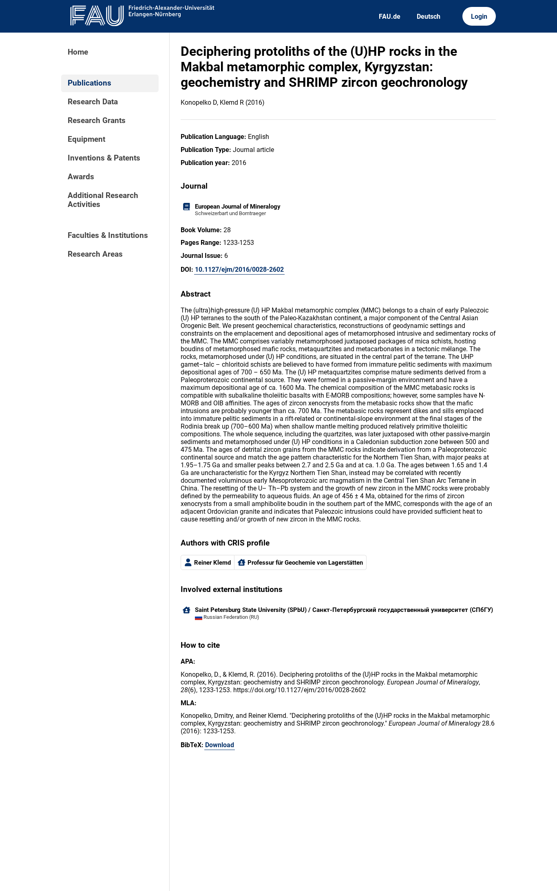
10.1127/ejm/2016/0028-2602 (239, 269)
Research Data (93, 101)
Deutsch (428, 16)
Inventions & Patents (104, 158)
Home (78, 52)
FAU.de (389, 16)
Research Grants (97, 120)
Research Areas (95, 254)
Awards (81, 176)
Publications (89, 83)
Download (219, 745)
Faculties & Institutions (108, 235)
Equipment (86, 139)
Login (479, 16)
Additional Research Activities (103, 200)
